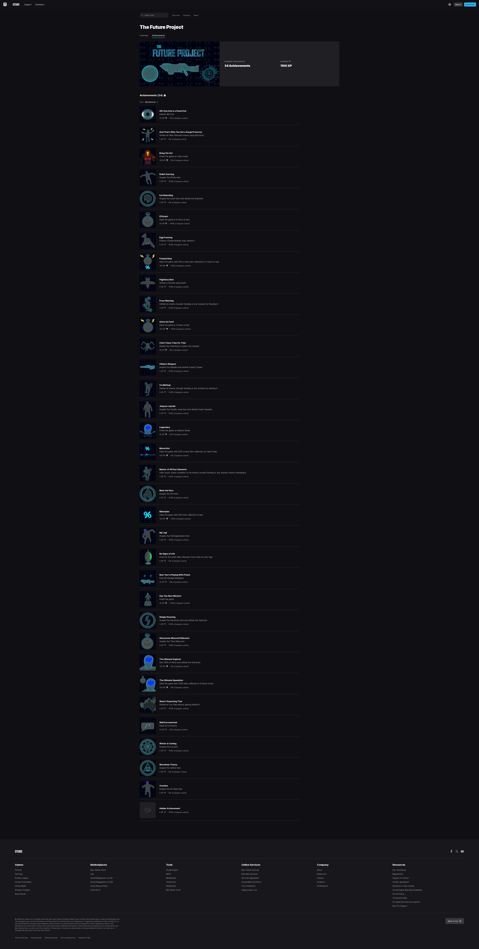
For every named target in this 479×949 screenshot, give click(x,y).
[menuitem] (176, 15)
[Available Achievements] (164, 95)
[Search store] (142, 15)
